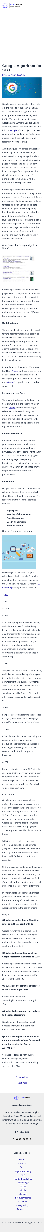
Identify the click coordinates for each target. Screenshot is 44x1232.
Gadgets (23, 1194)
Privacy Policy (22, 1205)
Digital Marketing (23, 1171)
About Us (22, 1163)
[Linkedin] (27, 1139)
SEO (23, 1175)
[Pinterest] (24, 1139)
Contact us (22, 1209)
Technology (23, 1182)
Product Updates (23, 1197)
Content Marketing (23, 1179)
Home (22, 1159)
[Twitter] (17, 1139)
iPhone (14, 371)
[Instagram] (20, 1139)
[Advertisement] (22, 41)
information (11, 382)
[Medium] (30, 1139)
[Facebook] (14, 1139)
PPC (6, 594)
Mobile (23, 1190)
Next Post (22, 1083)
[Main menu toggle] (39, 5)
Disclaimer (22, 1201)
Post (22, 1167)
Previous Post (22, 1077)
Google (14, 130)
